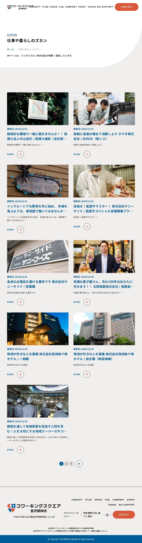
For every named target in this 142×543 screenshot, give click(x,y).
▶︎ (79, 463)
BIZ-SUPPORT (105, 7)
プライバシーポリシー (71, 514)
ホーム (10, 49)
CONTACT (126, 7)
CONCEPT (35, 7)
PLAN (45, 7)
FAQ (61, 7)
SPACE (54, 7)
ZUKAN (92, 7)
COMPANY (71, 7)
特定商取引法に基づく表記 (92, 514)
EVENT (82, 7)
